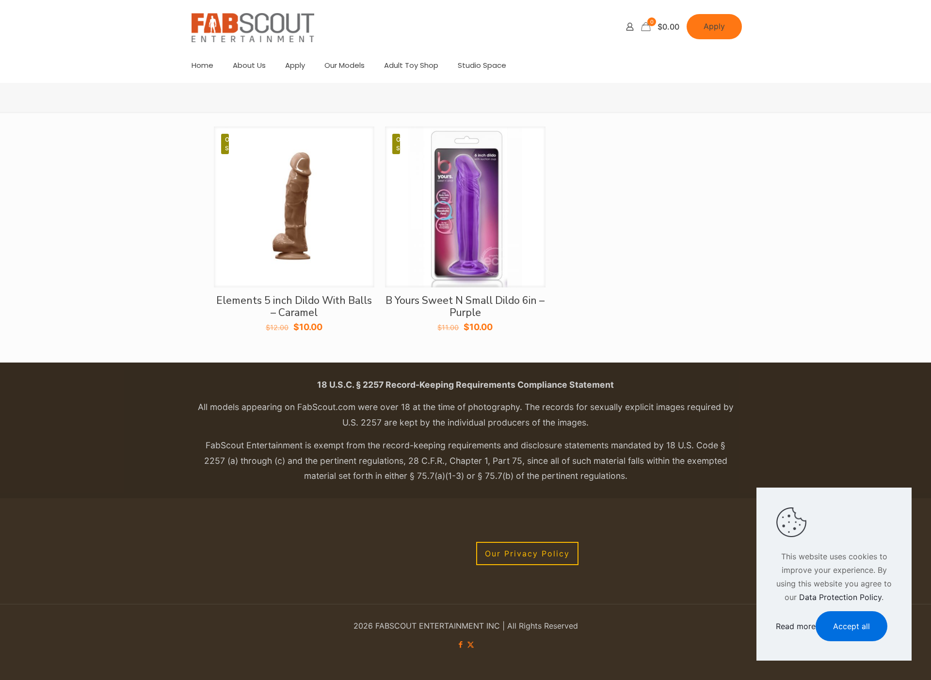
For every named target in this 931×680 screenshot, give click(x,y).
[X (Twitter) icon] (470, 644)
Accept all (851, 626)
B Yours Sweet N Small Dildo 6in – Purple (465, 306)
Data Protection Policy (840, 597)
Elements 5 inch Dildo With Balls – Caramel (294, 306)
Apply (714, 26)
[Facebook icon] (460, 644)
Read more (796, 626)
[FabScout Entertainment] (253, 26)
